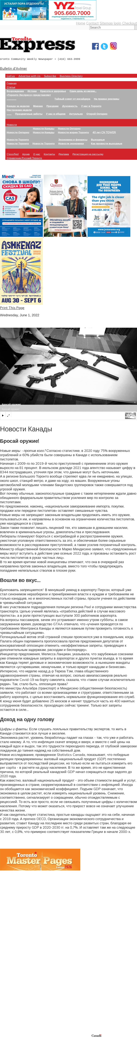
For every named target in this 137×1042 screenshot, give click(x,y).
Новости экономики (71, 143)
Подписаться (10, 969)
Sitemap (106, 23)
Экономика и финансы (72, 139)
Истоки (32, 91)
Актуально (76, 113)
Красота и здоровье (53, 91)
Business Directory (71, 76)
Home (80, 23)
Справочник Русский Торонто (24, 158)
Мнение (38, 106)
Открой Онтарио (96, 113)
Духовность (70, 106)
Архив (26, 154)
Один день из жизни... (83, 91)
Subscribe (50, 76)
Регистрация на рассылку (88, 154)
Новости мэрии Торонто (73, 132)
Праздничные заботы (28, 113)
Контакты (49, 154)
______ (11, 98)
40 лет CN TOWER (104, 132)
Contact (92, 23)
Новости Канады (43, 128)
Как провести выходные (106, 143)
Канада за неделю (18, 106)
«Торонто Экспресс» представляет (29, 95)
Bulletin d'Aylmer (13, 68)
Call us (11, 76)
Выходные (98, 139)
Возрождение (15, 91)
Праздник (52, 106)
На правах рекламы (106, 98)
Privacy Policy (16, 1040)
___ (9, 113)
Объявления (10, 982)
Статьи (11, 87)
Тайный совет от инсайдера (72, 98)
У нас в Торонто (91, 106)
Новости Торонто (18, 139)
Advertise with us (14, 1016)
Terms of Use (4, 1040)
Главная (11, 83)
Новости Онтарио (18, 132)
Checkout (129, 23)
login (117, 23)
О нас (36, 154)
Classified (13, 154)
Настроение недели (19, 109)
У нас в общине (56, 113)
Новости (12, 124)
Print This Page (12, 307)
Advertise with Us (29, 76)
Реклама (64, 154)
